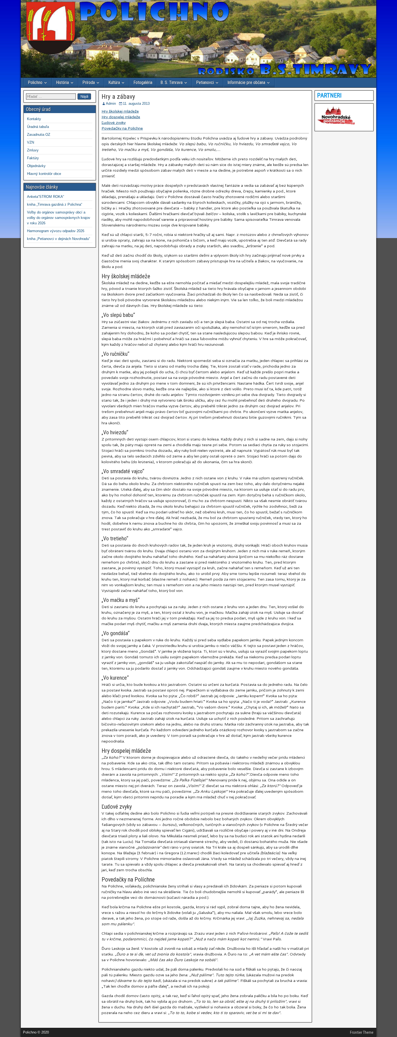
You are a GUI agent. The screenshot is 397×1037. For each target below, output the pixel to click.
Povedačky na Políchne (122, 128)
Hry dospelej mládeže (121, 116)
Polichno (35, 82)
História (62, 82)
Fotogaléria (142, 82)
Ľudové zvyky (114, 122)
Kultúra (114, 82)
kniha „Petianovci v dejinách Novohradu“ (58, 239)
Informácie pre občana (246, 82)
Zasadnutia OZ (38, 135)
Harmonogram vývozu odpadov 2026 (55, 231)
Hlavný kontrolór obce (44, 174)
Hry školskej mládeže (120, 111)
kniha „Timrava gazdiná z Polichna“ (54, 204)
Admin (111, 103)
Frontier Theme (362, 1032)
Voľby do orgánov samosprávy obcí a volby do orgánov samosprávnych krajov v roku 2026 (58, 217)
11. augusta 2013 (136, 103)
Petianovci (205, 82)
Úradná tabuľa (38, 127)
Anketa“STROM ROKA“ (45, 197)
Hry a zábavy (118, 96)
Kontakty (34, 119)
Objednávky (36, 166)
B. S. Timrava (171, 82)
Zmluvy (33, 150)
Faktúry (33, 158)
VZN (30, 142)
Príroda (88, 82)
